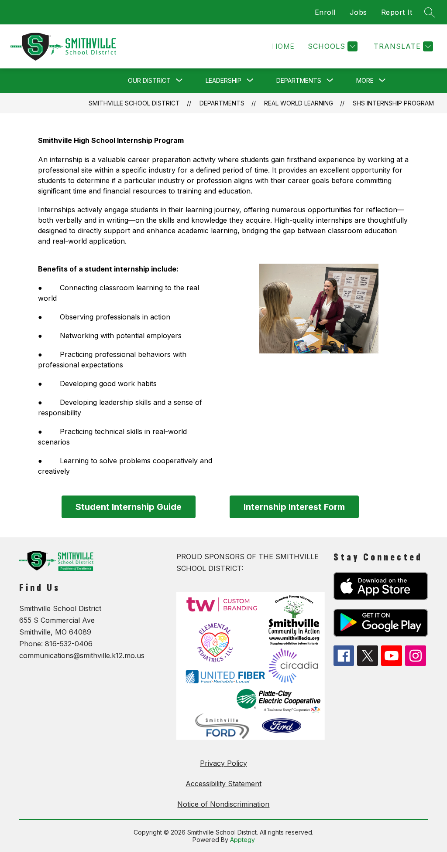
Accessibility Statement (223, 783)
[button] (283, 46)
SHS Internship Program (393, 103)
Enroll (325, 12)
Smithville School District (134, 103)
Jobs (358, 12)
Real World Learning (298, 103)
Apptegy (242, 839)
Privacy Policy (223, 763)
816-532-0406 (69, 643)
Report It (397, 12)
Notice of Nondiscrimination (223, 804)
